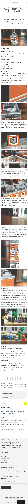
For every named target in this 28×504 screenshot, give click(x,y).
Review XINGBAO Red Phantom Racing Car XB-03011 (13, 416)
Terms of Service (5, 458)
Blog (12, 500)
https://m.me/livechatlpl (13, 447)
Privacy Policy (4, 457)
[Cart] (26, 2)
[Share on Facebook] (10, 378)
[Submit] (25, 403)
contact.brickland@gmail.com (13, 445)
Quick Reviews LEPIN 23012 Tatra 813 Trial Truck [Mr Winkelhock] (7, 385)
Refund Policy (4, 462)
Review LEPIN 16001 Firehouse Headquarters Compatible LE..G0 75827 (12, 412)
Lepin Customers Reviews (14, 7)
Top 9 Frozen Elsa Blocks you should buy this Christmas (12, 430)
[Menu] (2, 2)
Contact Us (4, 460)
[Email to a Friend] (15, 378)
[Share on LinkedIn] (20, 378)
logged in (12, 396)
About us (3, 455)
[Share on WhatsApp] (8, 378)
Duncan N (21, 14)
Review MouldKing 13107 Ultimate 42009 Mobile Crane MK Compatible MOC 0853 (13, 421)
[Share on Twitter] (13, 378)
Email (3, 478)
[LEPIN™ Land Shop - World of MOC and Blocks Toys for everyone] (14, 2)
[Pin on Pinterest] (18, 378)
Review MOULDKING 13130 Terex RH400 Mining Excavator (13, 425)
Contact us (17, 500)
